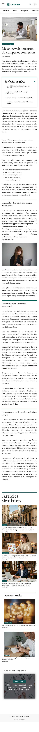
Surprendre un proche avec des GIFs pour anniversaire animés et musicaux (19, 556)
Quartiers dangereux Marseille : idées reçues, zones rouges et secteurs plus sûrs (18, 528)
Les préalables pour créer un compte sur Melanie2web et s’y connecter (18, 87)
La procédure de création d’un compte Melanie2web (17, 92)
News (4, 525)
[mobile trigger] (3, 4)
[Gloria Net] (13, 4)
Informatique (7, 44)
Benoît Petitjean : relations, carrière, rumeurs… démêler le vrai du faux (16, 584)
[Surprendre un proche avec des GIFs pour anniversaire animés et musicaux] (19, 543)
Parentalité (8, 622)
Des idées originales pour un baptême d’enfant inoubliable (18, 625)
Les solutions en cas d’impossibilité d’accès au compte (20, 102)
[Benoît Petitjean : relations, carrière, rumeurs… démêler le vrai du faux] (19, 571)
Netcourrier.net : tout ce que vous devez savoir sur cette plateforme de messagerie (19, 687)
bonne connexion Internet (26, 192)
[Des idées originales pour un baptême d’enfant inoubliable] (19, 611)
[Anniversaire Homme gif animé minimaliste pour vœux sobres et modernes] (19, 644)
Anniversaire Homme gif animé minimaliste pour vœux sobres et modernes (18, 658)
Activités (5, 553)
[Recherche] (30, 4)
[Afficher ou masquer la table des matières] (30, 81)
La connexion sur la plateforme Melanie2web (19, 97)
